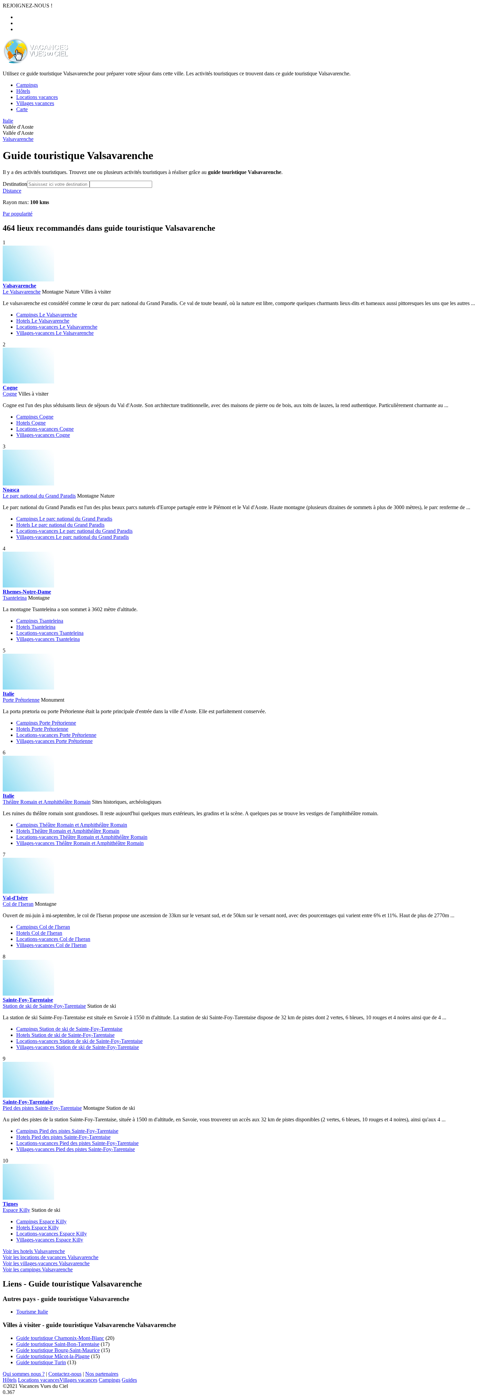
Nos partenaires (101, 1374)
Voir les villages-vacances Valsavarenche (46, 1263)
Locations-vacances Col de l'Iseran (53, 939)
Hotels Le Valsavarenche (42, 321)
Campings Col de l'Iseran (43, 927)
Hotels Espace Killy (37, 1227)
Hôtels (10, 1380)
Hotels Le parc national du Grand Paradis (60, 525)
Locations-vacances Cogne (45, 429)
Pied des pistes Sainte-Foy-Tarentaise (42, 1108)
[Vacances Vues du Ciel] (35, 62)
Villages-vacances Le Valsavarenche (55, 333)
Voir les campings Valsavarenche (38, 1269)
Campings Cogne (34, 417)
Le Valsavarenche (22, 292)
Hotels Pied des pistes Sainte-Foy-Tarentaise (63, 1137)
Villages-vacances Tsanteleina (48, 639)
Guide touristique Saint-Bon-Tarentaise (57, 1344)
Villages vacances (78, 1380)
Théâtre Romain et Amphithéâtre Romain (47, 802)
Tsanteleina (15, 598)
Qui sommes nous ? (24, 1374)
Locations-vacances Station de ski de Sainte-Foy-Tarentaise (79, 1041)
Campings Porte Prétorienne (46, 723)
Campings (109, 1380)
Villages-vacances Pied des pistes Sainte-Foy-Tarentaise (75, 1149)
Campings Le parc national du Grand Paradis (64, 519)
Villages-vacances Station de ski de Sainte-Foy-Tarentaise (77, 1047)
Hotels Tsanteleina (35, 627)
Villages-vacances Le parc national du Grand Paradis (72, 537)
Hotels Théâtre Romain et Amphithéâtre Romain (67, 831)
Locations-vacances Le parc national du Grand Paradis (74, 531)
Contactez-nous (64, 1374)
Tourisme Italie (32, 1312)
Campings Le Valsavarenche (46, 315)
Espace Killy (16, 1210)
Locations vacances (39, 1380)
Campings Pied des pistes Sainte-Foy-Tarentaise (67, 1131)
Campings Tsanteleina (39, 621)
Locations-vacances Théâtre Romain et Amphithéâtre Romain (81, 837)
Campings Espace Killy (41, 1221)
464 (9, 228)
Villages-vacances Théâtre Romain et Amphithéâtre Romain (80, 843)
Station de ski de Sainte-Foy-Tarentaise (44, 1006)
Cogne (10, 394)
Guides (129, 1380)
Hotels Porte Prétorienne (42, 729)
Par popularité (17, 214)
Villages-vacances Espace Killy (49, 1240)
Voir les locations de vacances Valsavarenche (50, 1257)
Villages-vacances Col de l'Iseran (51, 945)
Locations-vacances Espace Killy (51, 1234)
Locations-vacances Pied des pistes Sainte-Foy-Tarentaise (77, 1143)
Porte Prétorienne (21, 700)
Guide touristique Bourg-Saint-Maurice (58, 1350)
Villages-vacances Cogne (43, 435)
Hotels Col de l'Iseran (39, 933)
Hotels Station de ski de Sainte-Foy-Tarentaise (65, 1035)
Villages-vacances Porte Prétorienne (54, 741)
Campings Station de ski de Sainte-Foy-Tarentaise (69, 1029)
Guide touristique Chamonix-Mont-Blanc (60, 1338)
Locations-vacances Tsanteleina (50, 633)
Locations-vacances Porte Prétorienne (56, 735)
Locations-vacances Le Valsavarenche (56, 327)
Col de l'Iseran (18, 904)
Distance (12, 191)
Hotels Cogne (31, 423)
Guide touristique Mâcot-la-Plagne (53, 1356)
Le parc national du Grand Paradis (39, 496)
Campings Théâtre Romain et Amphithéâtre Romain (71, 825)
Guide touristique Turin (41, 1362)
